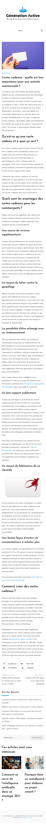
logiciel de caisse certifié (21, 639)
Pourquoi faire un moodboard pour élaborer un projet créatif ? (34, 783)
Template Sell (27, 817)
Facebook (12, 664)
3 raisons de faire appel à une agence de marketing (34, 681)
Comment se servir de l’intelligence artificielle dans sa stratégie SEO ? (11, 787)
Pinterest (12, 668)
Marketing (5, 73)
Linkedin (30, 668)
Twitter (30, 664)
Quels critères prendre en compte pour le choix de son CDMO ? (11, 681)
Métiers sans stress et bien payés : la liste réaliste (22, 707)
